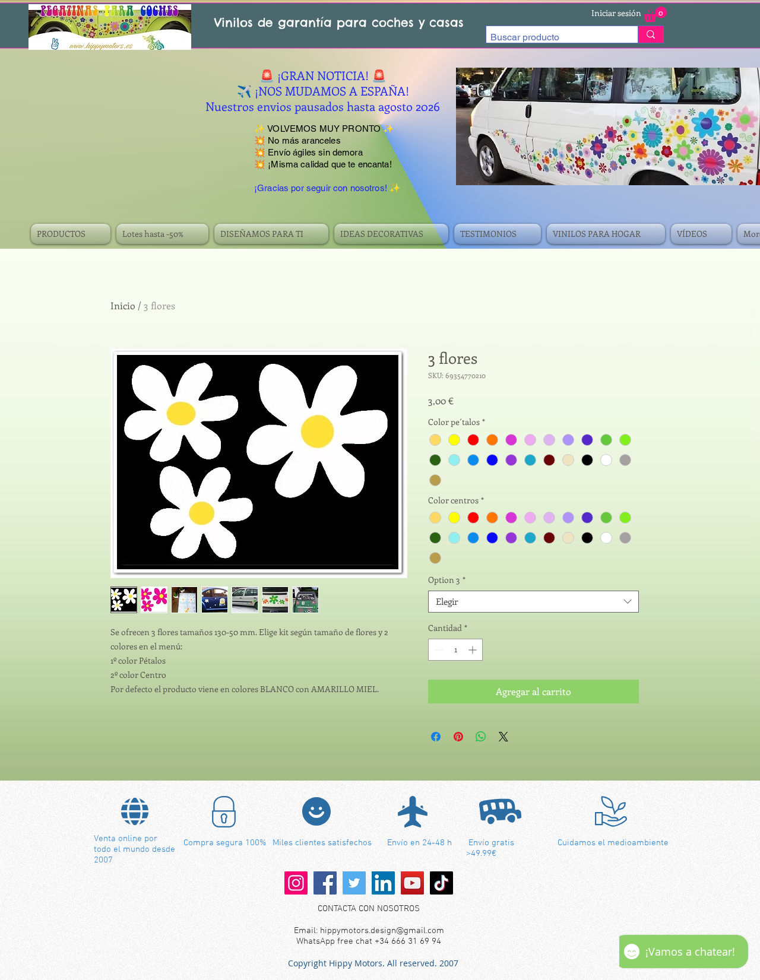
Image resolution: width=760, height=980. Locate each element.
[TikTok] (441, 883)
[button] (72, 234)
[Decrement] (437, 649)
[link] (655, 14)
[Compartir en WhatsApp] (481, 737)
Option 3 (447, 580)
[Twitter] (354, 883)
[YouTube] (412, 883)
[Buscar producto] (650, 34)
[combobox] (533, 602)
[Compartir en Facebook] (436, 737)
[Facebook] (325, 883)
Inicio (122, 305)
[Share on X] (503, 737)
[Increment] (473, 649)
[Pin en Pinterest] (458, 737)
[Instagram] (296, 883)
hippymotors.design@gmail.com (382, 930)
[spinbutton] (455, 649)
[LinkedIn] (383, 883)
